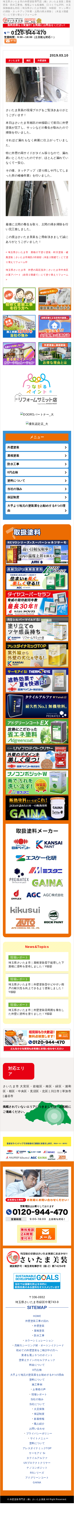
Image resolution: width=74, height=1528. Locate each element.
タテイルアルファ (37, 1457)
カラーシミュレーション (39, 1340)
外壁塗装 (42, 60)
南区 (28, 60)
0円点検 (12, 472)
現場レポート (39, 1394)
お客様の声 (39, 1389)
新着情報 (39, 1418)
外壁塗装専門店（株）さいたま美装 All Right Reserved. (38, 1499)
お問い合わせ (37, 1428)
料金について (37, 1364)
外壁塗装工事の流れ (37, 1320)
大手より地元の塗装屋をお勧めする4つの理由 (36, 508)
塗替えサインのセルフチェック (37, 1360)
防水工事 (13, 464)
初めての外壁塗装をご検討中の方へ (37, 1350)
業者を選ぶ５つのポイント (37, 1355)
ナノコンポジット (37, 1467)
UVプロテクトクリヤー (37, 1462)
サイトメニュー (39, 1438)
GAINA (37, 1482)
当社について (37, 1404)
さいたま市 (14, 60)
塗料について (16, 480)
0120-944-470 (28, 33)
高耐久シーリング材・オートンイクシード (39, 1345)
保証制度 (13, 497)
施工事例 (37, 1384)
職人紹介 (39, 1423)
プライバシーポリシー (39, 1433)
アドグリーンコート (37, 1477)
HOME (37, 1316)
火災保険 (39, 1409)
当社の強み (14, 488)
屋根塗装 (13, 455)
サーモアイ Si (37, 1453)
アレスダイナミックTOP (37, 1448)
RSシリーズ (37, 1472)
